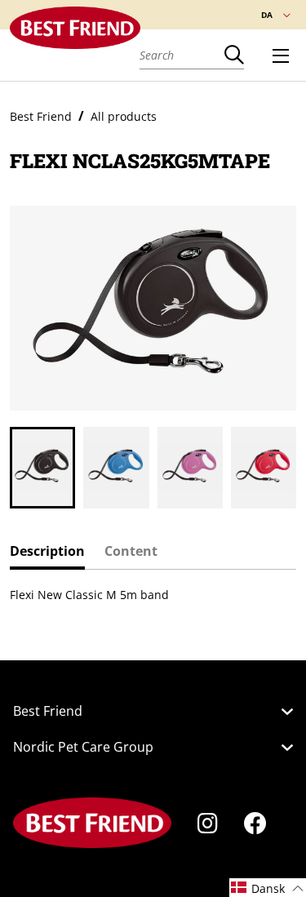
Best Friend (41, 116)
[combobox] (182, 55)
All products (124, 116)
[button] (14, 467)
